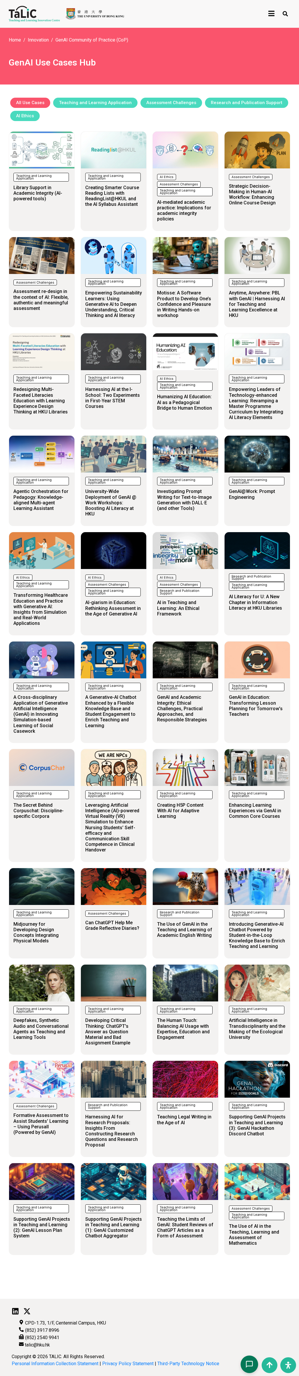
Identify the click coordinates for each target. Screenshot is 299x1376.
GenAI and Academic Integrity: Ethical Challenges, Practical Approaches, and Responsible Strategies (182, 708)
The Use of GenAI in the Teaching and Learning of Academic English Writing (184, 929)
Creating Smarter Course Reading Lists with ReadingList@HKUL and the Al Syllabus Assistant (112, 196)
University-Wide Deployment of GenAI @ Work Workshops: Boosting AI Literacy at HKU (110, 503)
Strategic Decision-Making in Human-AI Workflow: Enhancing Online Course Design (252, 194)
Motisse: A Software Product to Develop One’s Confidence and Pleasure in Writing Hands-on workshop (184, 304)
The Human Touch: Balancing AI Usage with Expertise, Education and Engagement (183, 1029)
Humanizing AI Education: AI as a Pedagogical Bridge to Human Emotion (184, 402)
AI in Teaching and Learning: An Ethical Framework (178, 608)
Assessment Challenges (179, 184)
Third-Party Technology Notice (188, 1363)
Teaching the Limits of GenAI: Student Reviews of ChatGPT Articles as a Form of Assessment (185, 1227)
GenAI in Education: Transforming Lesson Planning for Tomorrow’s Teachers (256, 705)
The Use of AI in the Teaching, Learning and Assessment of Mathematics (254, 1234)
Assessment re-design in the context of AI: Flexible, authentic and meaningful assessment (41, 300)
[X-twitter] (27, 1311)
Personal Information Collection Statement (55, 1363)
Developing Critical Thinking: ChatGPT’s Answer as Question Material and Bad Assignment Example (107, 1032)
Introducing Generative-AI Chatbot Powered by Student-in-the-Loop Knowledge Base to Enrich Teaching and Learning (257, 935)
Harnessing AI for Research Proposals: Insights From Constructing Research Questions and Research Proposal (111, 1131)
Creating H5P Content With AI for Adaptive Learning (180, 810)
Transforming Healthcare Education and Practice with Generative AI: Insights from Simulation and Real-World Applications (40, 609)
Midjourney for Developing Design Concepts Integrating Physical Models (36, 932)
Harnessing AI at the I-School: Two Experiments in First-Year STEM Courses (112, 398)
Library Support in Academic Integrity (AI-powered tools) (37, 193)
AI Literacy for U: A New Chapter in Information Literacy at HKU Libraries (255, 602)
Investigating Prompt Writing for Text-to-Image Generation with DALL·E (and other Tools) (184, 500)
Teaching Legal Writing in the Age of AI (184, 1119)
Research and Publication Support (179, 592)
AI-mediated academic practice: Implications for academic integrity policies (184, 210)
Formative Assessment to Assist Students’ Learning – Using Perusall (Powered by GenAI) (41, 1124)
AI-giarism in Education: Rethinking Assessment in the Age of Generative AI (113, 608)
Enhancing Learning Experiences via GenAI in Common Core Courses (255, 810)
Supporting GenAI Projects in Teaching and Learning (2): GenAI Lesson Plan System (41, 1227)
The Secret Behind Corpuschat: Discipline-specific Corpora (38, 810)
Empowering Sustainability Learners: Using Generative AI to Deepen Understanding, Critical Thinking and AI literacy (113, 304)
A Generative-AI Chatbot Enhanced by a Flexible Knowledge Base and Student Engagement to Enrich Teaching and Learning (110, 711)
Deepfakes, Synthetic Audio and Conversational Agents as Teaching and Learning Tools (41, 1029)
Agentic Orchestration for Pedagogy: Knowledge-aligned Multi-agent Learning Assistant (40, 500)
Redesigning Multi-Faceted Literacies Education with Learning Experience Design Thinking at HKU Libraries (40, 401)
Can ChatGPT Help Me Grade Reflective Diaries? (112, 925)
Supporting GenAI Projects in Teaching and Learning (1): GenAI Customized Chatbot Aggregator (113, 1227)
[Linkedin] (15, 1311)
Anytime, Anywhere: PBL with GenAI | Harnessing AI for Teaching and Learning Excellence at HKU (257, 304)
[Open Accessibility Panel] (288, 1365)
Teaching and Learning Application (34, 177)
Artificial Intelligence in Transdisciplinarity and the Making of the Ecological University (257, 1029)
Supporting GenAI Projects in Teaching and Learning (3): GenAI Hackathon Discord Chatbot (257, 1125)
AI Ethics (166, 177)
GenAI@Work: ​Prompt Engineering (252, 494)
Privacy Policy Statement (128, 1363)
